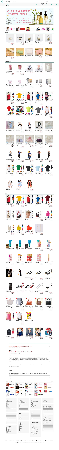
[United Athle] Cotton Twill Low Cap (29, 219)
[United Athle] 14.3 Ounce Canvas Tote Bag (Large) (9, 232)
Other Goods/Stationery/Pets (35, 422)
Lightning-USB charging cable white (38, 291)
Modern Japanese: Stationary (47, 422)
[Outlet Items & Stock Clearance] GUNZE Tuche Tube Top (9, 320)
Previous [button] (4, 28)
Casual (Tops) (21, 423)
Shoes (19, 427)
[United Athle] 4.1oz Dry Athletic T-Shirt (19, 114)
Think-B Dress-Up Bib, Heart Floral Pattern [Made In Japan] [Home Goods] (29, 144)
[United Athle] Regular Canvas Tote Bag (9, 219)
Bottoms (44, 400)
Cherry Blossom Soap (38, 55)
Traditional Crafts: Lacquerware (47, 406)
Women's (8, 399)
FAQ (43, 440)
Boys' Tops (20, 405)
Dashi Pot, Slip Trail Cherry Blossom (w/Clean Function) (48, 71)
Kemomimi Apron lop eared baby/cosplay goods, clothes (10, 130)
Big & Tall (20, 429)
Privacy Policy (17, 440)
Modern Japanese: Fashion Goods (47, 421)
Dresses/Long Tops (9, 401)
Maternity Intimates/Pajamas (10, 430)
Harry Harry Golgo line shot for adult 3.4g (10, 262)
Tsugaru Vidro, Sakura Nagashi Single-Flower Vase (20, 85)
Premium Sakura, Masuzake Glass (29, 85)
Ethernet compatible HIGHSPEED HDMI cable (28, 277)
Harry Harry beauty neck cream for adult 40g (38, 248)
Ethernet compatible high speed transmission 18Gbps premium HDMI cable (48, 278)
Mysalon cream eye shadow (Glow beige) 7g (48, 262)
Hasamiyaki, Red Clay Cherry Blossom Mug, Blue (29, 71)
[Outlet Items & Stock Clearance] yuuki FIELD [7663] (48, 306)
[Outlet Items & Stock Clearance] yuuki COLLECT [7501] (39, 306)
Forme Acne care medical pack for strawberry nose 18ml (29, 262)
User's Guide (47, 440)
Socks (7, 420)
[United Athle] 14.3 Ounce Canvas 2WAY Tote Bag (38, 218)
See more (49, 342)
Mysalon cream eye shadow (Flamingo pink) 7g (39, 262)
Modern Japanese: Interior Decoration (34, 434)
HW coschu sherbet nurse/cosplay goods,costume (18, 189)
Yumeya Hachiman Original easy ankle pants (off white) (29, 336)
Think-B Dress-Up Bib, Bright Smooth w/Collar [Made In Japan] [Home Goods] (49, 130)
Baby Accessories (8, 428)
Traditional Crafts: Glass (46, 413)
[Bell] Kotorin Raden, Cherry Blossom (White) (10, 42)
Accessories (20, 428)
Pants (7, 403)
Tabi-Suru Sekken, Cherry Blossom (9, 56)
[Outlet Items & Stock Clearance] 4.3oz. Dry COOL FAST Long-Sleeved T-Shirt (20, 306)
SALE (44, 399)
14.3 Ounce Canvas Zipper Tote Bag (29, 232)
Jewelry (32, 403)
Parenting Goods (8, 431)
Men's (20, 422)
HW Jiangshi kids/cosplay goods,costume (19, 159)
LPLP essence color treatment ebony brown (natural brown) (28, 249)
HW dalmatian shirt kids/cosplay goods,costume (39, 159)
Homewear (7, 419)
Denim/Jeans (8, 404)
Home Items (32, 423)
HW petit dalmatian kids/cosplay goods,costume (10, 159)
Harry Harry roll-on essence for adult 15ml (19, 262)
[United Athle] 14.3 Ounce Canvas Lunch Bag (19, 232)
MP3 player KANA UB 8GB (29, 290)
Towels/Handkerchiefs (34, 427)
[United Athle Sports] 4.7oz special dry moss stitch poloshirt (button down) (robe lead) (29, 101)
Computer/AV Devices (34, 428)
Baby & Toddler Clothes (9, 427)
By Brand (32, 426)
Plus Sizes (7, 407)
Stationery (32, 425)
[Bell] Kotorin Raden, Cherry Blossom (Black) (20, 42)
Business (20, 425)
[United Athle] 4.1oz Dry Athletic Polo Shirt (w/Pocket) (48, 115)
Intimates (8, 413)
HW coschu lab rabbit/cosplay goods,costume (8, 189)
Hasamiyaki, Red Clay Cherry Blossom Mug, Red (38, 71)
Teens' (20, 413)
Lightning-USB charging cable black (48, 291)
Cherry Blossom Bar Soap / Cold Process (48, 56)
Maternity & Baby (9, 426)
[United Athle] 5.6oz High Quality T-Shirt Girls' (48, 101)
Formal (7, 406)
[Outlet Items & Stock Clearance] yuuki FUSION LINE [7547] (29, 306)
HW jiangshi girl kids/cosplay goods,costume (29, 159)
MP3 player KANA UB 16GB (20, 290)
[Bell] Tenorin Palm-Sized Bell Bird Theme (38, 42)
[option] (29, 16)
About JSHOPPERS (39, 440)
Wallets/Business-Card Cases (35, 401)
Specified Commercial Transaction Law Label (26, 440)
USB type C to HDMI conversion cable (9, 291)
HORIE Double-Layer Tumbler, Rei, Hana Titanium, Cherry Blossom (20, 72)
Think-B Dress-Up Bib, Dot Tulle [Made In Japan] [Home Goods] (10, 144)
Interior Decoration (33, 424)
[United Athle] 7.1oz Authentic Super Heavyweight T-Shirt (47, 204)
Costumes (32, 430)
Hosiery (7, 421)
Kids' (19, 399)
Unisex (7, 409)
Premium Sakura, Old (38, 84)
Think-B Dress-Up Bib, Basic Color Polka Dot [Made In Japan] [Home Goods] (39, 130)
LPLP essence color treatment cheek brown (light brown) (10, 249)
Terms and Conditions (11, 440)
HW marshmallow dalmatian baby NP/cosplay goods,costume (29, 130)
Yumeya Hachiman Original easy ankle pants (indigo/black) (19, 337)
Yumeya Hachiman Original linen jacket (48, 336)
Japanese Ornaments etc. (34, 429)
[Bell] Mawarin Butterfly (48, 41)
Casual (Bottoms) (21, 424)
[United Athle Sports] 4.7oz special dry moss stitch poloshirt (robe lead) (10, 101)
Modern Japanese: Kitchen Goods (34, 432)
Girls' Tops (20, 400)
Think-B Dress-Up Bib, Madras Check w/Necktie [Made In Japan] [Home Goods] (19, 144)
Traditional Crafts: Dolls (46, 414)
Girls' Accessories (21, 404)
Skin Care (32, 412)
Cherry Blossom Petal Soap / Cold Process (29, 56)
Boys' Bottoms (21, 406)
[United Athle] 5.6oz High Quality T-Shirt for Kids (9, 173)
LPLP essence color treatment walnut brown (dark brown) (20, 249)
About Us (6, 440)
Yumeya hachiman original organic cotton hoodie (38, 336)
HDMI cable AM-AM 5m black (38, 277)
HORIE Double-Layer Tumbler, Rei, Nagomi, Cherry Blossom (9, 72)
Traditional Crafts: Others (46, 415)
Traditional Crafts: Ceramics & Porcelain (47, 407)
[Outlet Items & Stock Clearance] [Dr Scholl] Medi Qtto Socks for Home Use (29, 320)
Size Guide (51, 440)
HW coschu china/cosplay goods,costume (29, 188)
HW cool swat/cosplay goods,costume (48, 159)
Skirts (7, 402)
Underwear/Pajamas (21, 426)
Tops (7, 400)
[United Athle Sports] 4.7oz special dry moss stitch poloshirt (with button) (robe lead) (39, 101)
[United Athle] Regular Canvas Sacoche (19, 219)
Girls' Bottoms (21, 401)
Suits (7, 405)
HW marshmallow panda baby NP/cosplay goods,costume (19, 130)
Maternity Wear (8, 429)
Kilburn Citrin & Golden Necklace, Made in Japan (38, 232)
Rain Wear (32, 406)
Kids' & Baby (45, 401)
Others (7, 410)
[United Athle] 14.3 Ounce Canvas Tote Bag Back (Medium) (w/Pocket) (48, 219)
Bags (31, 400)
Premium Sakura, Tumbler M (48, 84)
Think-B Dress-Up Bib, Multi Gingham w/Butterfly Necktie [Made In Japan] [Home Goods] (39, 144)
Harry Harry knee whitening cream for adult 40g (48, 248)
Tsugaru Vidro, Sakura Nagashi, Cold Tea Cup (9, 85)
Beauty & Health (33, 410)
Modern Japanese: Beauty (47, 423)
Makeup (32, 413)
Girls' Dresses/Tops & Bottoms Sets (23, 403)
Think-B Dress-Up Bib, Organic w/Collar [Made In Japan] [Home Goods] (48, 144)
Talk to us (34, 440)
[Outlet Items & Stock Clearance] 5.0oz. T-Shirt (19, 320)
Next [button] (54, 28)
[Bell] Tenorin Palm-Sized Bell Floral (28, 42)
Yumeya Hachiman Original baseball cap (10, 336)
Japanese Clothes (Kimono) (10, 408)
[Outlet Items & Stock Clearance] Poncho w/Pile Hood (9, 306)
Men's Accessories (33, 405)
